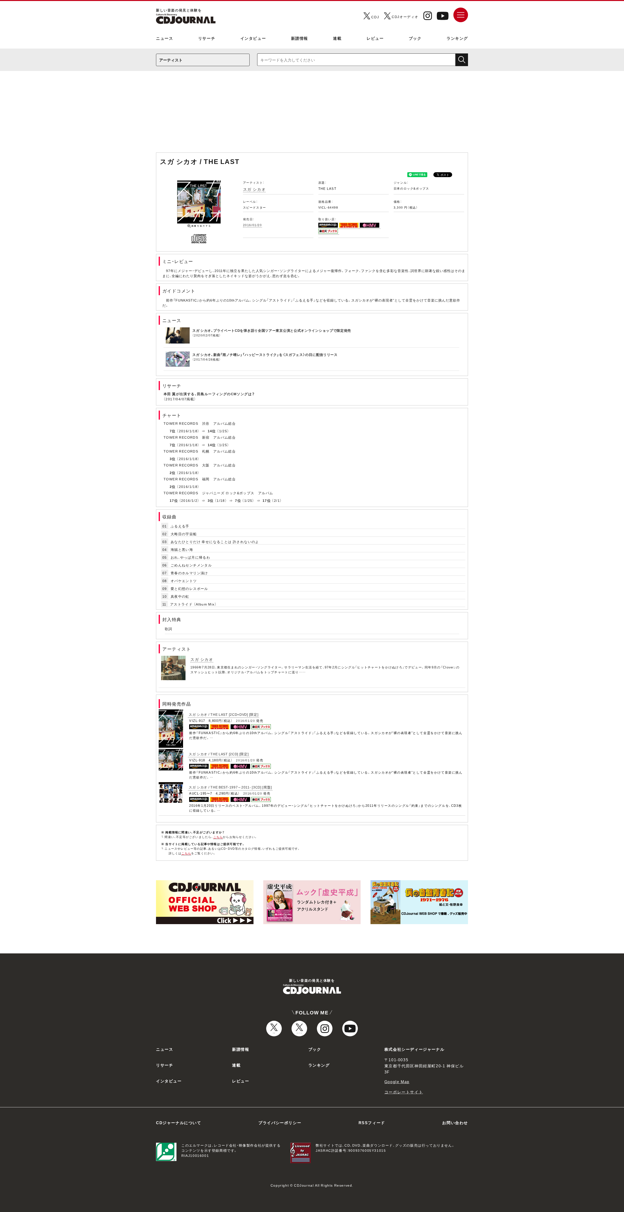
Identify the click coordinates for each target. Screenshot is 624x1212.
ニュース (164, 38)
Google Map (397, 1081)
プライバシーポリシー (279, 1122)
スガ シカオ (254, 189)
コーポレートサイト (403, 1092)
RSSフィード (372, 1122)
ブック (415, 38)
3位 (173, 458)
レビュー (375, 38)
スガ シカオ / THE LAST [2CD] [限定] (219, 753)
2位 (173, 472)
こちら (218, 837)
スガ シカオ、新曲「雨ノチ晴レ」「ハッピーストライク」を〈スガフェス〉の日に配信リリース (265, 354)
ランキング (457, 38)
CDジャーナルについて (178, 1122)
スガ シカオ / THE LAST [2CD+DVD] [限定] (223, 714)
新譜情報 (299, 38)
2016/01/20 (252, 225)
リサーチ (206, 38)
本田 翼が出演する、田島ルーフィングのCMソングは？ (209, 393)
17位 (174, 500)
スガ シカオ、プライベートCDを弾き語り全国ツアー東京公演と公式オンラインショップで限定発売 (271, 330)
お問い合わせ (455, 1122)
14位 (212, 430)
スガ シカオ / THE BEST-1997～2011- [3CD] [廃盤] (230, 787)
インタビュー (253, 38)
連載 (337, 38)
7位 (173, 430)
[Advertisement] (312, 114)
